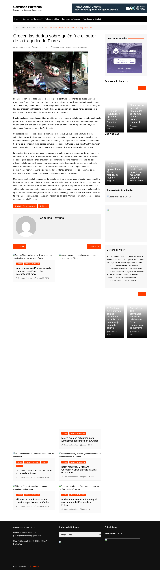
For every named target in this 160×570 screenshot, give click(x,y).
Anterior (21, 246)
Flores (44, 206)
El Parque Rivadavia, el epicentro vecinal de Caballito (113, 116)
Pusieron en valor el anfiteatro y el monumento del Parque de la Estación (79, 502)
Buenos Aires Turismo (70, 19)
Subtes (19, 466)
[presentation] (140, 88)
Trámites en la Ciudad (92, 19)
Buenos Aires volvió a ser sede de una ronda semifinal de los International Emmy (33, 271)
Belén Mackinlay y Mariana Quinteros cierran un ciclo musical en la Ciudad (79, 470)
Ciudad (56, 47)
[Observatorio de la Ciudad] (119, 197)
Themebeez (34, 566)
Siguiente (92, 246)
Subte (44, 462)
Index (16, 19)
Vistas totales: (111, 533)
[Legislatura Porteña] (124, 58)
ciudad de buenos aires (26, 206)
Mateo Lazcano (65, 47)
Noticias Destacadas (79, 47)
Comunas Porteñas (27, 7)
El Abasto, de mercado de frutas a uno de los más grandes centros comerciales (137, 113)
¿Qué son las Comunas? (32, 19)
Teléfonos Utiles (52, 19)
